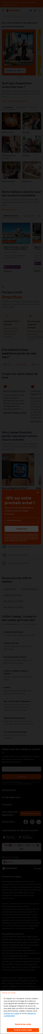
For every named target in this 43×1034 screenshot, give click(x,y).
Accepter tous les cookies (23, 1030)
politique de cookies (11, 1013)
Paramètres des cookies (23, 1024)
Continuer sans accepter (9, 992)
